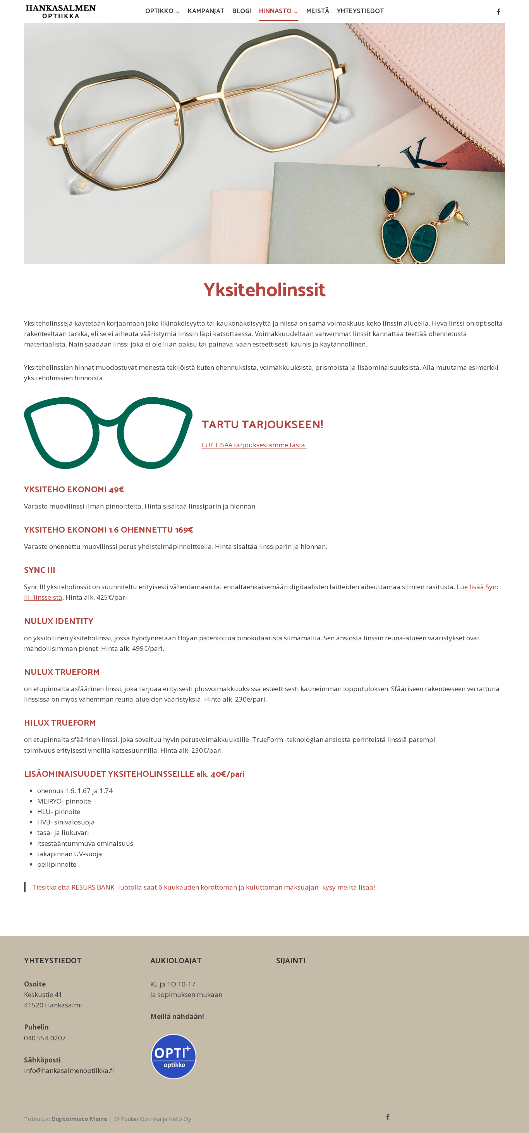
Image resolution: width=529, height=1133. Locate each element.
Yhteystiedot (360, 11)
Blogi (241, 11)
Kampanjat (206, 11)
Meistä (317, 11)
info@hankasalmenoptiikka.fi (69, 1070)
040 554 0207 (45, 1037)
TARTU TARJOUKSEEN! (262, 425)
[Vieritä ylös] (509, 1121)
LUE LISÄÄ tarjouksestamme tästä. (254, 444)
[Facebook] (498, 11)
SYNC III (39, 571)
